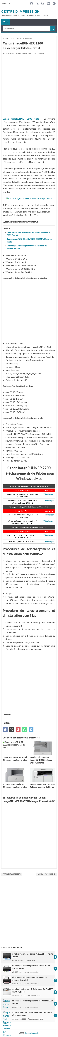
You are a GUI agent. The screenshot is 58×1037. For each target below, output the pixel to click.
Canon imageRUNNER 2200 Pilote (21, 118)
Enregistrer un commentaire (33, 53)
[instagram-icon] (43, 3)
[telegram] (31, 729)
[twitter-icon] (37, 3)
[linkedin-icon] (48, 3)
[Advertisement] (29, 913)
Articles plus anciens (46, 874)
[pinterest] (18, 729)
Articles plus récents (12, 874)
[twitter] (11, 729)
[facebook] (5, 729)
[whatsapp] (24, 729)
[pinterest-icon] (54, 3)
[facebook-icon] (31, 3)
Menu (5, 22)
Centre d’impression (20, 12)
